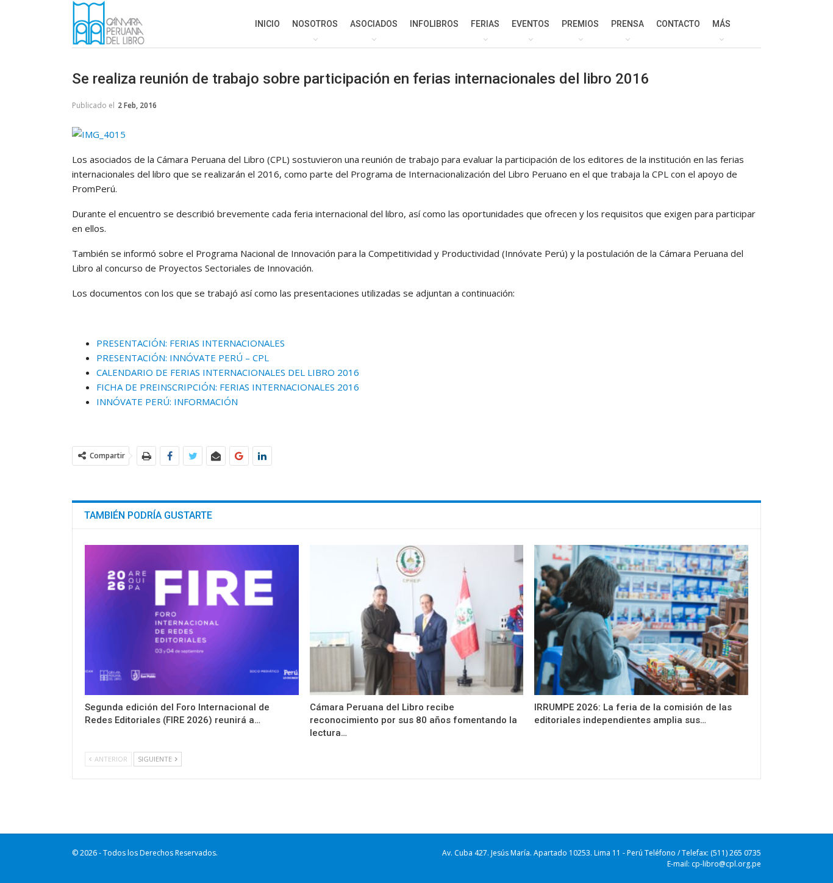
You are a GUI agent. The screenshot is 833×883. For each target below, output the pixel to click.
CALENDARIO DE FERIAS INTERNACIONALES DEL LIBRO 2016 (227, 372)
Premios (580, 24)
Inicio (267, 24)
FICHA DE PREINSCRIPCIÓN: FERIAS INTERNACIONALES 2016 (227, 387)
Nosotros (315, 24)
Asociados (374, 24)
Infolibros (434, 24)
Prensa (627, 24)
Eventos (530, 24)
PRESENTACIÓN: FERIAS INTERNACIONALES (190, 343)
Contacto (678, 24)
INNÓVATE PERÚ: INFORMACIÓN (167, 401)
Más (721, 24)
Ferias (485, 24)
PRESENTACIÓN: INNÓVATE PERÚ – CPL (182, 357)
